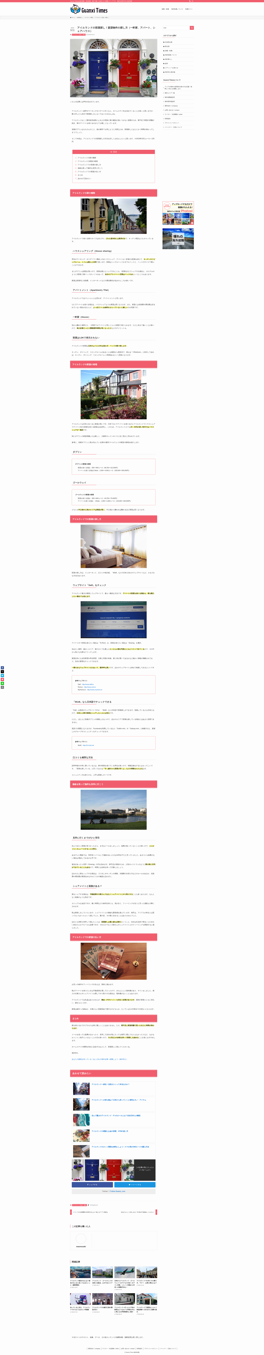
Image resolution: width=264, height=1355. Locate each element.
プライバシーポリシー (172, 123)
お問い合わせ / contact (172, 110)
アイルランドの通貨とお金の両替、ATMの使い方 (110, 1131)
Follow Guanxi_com (117, 1191)
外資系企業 (168, 42)
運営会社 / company (171, 106)
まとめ (80, 175)
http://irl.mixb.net (88, 745)
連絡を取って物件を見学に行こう (90, 168)
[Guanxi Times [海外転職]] (89, 9)
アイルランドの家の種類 (87, 158)
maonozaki (81, 1247)
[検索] (192, 1)
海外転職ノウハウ (171, 55)
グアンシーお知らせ (171, 68)
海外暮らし (168, 59)
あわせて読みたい (84, 178)
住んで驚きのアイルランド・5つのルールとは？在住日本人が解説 (116, 1115)
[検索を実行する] (192, 28)
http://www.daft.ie (88, 684)
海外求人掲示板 (170, 72)
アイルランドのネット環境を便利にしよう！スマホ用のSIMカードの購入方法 (120, 1147)
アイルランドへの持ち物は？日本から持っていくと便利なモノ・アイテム (119, 1100)
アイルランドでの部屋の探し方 (89, 165)
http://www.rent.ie (90, 687)
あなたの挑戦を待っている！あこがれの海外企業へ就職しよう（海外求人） (100, 1059)
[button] (2, 667)
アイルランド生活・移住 (78, 34)
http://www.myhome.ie (94, 690)
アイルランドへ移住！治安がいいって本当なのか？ (111, 1084)
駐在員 (167, 46)
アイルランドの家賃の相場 (88, 161)
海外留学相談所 (170, 101)
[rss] (190, 1)
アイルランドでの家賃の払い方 (89, 171)
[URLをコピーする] (2, 687)
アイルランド (94, 1205)
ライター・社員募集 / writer (174, 114)
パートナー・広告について (173, 127)
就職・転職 (168, 50)
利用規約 (167, 118)
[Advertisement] (178, 165)
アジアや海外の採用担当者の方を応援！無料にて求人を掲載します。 (178, 88)
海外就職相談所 (170, 97)
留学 (166, 63)
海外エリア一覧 (170, 93)
